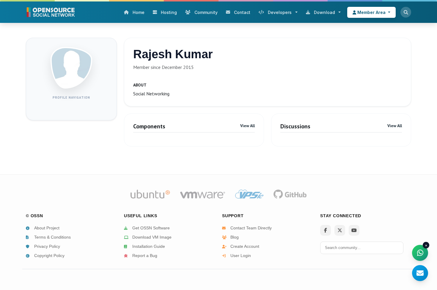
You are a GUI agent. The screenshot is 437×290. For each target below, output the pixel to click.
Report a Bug (144, 255)
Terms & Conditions (52, 237)
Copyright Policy (49, 255)
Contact (242, 12)
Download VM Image (152, 237)
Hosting (169, 12)
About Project (46, 228)
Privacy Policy (47, 246)
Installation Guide (148, 246)
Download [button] (324, 12)
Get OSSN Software (151, 228)
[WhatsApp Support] (420, 253)
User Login (240, 255)
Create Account (244, 246)
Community (206, 12)
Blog (234, 237)
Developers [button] (280, 12)
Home (138, 12)
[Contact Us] (420, 273)
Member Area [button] (371, 12)
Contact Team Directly (251, 228)
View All (247, 125)
